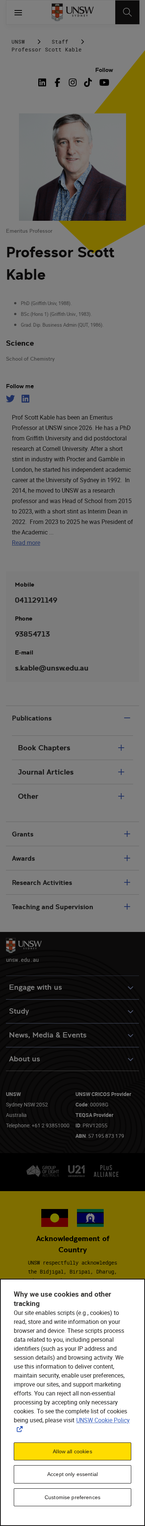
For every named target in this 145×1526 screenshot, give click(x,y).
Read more (26, 543)
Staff (60, 41)
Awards (23, 858)
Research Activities (42, 882)
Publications (32, 718)
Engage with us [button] (35, 987)
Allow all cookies (72, 1451)
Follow (104, 69)
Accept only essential (72, 1474)
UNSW (18, 41)
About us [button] (24, 1059)
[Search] (127, 12)
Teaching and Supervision (52, 907)
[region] (72, 1402)
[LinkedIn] (43, 82)
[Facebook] (57, 82)
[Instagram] (73, 82)
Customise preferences (72, 1497)
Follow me (20, 386)
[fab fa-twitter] (11, 399)
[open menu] (18, 12)
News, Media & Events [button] (48, 1035)
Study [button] (19, 1011)
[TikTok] (88, 82)
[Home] (73, 12)
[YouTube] (103, 82)
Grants (22, 834)
